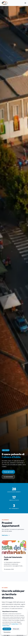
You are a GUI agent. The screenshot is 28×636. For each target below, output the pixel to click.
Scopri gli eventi (8, 472)
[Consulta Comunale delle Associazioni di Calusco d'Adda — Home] (5, 3)
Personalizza (7, 632)
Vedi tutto (5, 535)
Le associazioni (8, 477)
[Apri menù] (25, 2)
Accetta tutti (7, 629)
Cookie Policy (14, 623)
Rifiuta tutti (16, 629)
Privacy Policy (5, 625)
